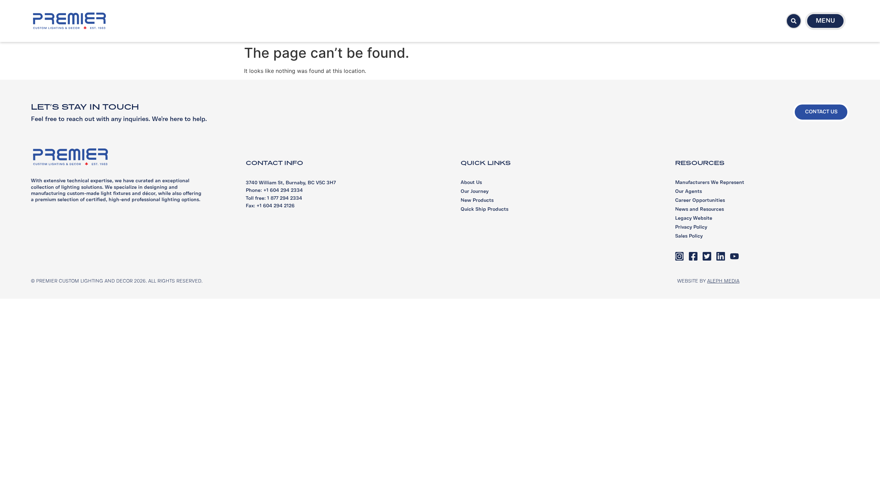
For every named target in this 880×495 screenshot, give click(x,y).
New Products (477, 200)
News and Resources (699, 209)
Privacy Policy (691, 227)
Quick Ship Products (484, 209)
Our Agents (688, 191)
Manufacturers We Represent (709, 182)
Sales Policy (689, 236)
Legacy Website (693, 218)
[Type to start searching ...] (794, 21)
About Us (471, 182)
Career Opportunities (700, 200)
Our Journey (474, 191)
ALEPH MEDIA (723, 281)
